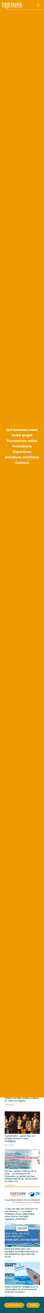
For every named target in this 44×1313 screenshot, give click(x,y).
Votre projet (22, 435)
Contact (22, 463)
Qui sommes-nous (22, 430)
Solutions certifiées (22, 457)
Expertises (22, 452)
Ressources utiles (22, 441)
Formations (22, 446)
